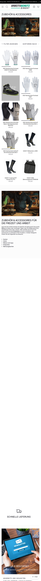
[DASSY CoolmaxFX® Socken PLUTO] (11, 167)
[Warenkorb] (38, 6)
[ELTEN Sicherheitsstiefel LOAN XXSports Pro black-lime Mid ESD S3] (11, 88)
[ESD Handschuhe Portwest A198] (30, 57)
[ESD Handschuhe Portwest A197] (30, 84)
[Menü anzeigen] (3, 6)
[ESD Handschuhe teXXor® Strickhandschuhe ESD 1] (11, 140)
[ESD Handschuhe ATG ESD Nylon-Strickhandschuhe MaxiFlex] (11, 111)
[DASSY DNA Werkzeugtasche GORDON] (30, 167)
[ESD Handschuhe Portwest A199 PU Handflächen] (11, 57)
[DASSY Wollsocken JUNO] (30, 140)
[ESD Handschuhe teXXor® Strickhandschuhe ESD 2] (30, 111)
